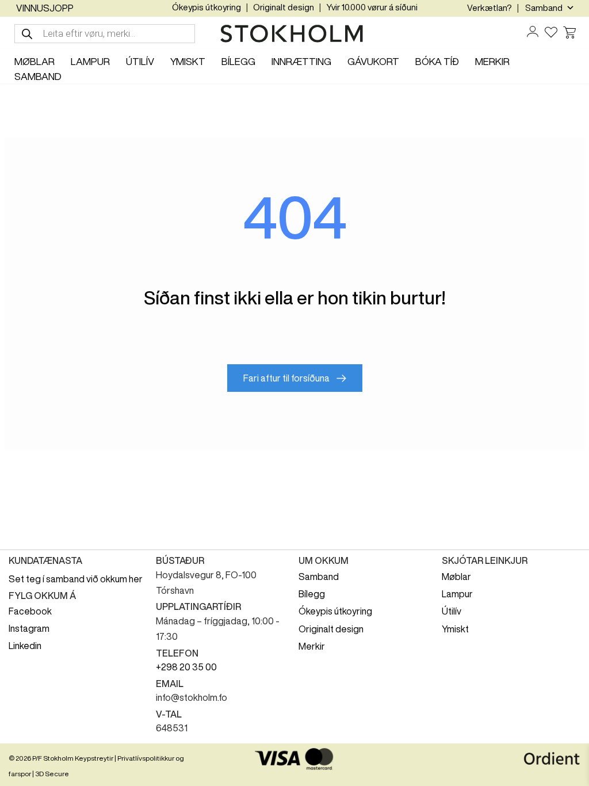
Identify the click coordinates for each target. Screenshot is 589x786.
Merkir (312, 646)
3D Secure (52, 773)
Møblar (456, 576)
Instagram (29, 628)
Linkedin (25, 645)
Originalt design (283, 7)
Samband (319, 576)
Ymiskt (455, 629)
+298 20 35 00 (186, 666)
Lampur (457, 593)
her (136, 578)
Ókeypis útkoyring (206, 7)
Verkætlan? (489, 7)
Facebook (30, 611)
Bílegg (312, 593)
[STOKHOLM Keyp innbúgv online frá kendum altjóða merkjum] (294, 34)
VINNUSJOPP (45, 8)
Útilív (451, 611)
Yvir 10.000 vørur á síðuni (372, 7)
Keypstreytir (94, 758)
